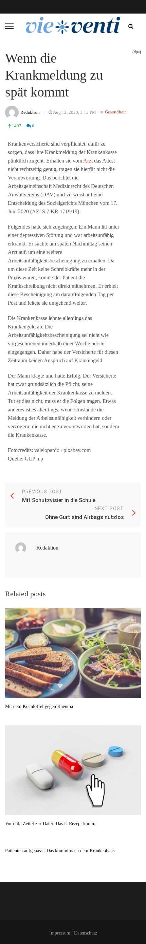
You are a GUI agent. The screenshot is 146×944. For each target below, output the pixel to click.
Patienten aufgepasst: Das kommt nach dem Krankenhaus (59, 850)
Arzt (88, 161)
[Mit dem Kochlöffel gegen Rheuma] (73, 653)
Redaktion (30, 112)
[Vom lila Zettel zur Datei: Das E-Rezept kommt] (73, 770)
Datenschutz (85, 933)
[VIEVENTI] (73, 25)
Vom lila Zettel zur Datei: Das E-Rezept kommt (51, 823)
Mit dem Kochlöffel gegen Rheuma (39, 706)
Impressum (59, 933)
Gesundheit (115, 111)
